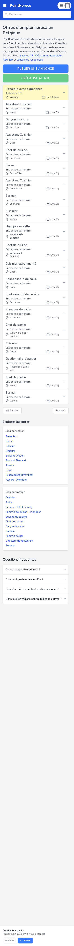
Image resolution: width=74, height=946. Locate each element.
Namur (9, 441)
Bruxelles (11, 436)
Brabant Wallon (15, 456)
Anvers (10, 465)
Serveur (10, 545)
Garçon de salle (15, 526)
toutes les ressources (30, 60)
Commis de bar (14, 536)
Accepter (25, 940)
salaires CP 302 (29, 55)
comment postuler (51, 55)
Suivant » (61, 410)
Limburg (10, 451)
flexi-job (8, 60)
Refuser (9, 940)
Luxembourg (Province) (19, 475)
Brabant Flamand (16, 460)
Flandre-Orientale (16, 480)
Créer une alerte (35, 78)
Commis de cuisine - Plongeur (23, 512)
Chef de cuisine (14, 521)
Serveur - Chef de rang (19, 507)
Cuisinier (10, 497)
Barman (10, 531)
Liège (9, 470)
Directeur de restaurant (19, 541)
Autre (9, 502)
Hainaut (10, 446)
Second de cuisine (16, 517)
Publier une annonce (35, 69)
